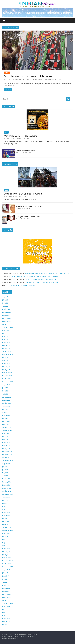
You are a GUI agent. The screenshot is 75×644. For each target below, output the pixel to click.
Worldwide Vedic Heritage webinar (21, 135)
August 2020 (6, 464)
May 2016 (5, 615)
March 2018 (6, 549)
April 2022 (5, 412)
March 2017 (6, 585)
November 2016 (7, 597)
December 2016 (7, 594)
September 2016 (7, 603)
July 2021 (5, 436)
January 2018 (6, 555)
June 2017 (5, 576)
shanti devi (58, 79)
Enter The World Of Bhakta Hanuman (23, 193)
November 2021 (7, 424)
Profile (6, 190)
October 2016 (6, 600)
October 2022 (6, 403)
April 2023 (5, 394)
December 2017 (7, 558)
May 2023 (5, 391)
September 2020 (7, 461)
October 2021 (6, 427)
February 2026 (6, 312)
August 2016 (6, 606)
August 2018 (6, 533)
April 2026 (5, 306)
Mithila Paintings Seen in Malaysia (28, 76)
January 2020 (6, 485)
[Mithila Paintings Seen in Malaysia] (37, 32)
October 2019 (6, 491)
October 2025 (6, 324)
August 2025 (6, 330)
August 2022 (6, 406)
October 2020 (6, 458)
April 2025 (5, 339)
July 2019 (5, 500)
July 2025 (5, 333)
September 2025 (7, 327)
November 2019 (7, 488)
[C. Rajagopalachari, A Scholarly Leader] (8, 216)
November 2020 (7, 455)
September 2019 (7, 494)
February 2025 (6, 345)
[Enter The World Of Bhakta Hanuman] (37, 168)
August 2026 (6, 297)
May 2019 (5, 506)
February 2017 (6, 588)
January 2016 (6, 624)
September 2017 (7, 567)
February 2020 (6, 482)
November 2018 (7, 524)
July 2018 (5, 536)
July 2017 (5, 573)
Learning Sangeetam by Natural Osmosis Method (40, 279)
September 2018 (7, 530)
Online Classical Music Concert (25, 151)
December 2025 (7, 318)
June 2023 (5, 388)
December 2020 (7, 452)
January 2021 (6, 448)
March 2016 (6, 618)
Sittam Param (18, 79)
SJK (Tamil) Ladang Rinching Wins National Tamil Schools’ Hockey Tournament (33, 276)
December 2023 (7, 373)
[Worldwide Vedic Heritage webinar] (37, 110)
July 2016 (5, 609)
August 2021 (6, 433)
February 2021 (6, 445)
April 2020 (5, 476)
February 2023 (6, 397)
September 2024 (7, 354)
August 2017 (6, 570)
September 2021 (7, 430)
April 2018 (5, 546)
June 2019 (5, 503)
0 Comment (28, 79)
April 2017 (5, 582)
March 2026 (6, 309)
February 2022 (6, 415)
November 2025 (7, 321)
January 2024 (6, 370)
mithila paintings (49, 79)
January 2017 (6, 591)
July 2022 (5, 409)
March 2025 (6, 342)
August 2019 (6, 497)
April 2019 (5, 509)
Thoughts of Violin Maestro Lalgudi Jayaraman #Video (42, 282)
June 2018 (5, 539)
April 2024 (5, 361)
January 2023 (6, 400)
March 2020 (6, 479)
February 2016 (6, 621)
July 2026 (5, 300)
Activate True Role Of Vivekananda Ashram (22, 285)
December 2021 (7, 421)
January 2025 (6, 348)
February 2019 (6, 515)
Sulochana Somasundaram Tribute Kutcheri (29, 206)
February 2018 (6, 552)
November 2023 (7, 376)
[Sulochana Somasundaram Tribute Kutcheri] (8, 205)
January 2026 (6, 315)
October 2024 (6, 351)
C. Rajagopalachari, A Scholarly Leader (28, 217)
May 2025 (5, 336)
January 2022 (6, 418)
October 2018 (6, 527)
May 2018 (5, 543)
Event (6, 132)
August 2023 (6, 385)
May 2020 (5, 473)
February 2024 (6, 367)
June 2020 (5, 470)
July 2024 (5, 357)
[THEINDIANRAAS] (38, 2)
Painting (7, 72)
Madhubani (41, 79)
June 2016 (5, 612)
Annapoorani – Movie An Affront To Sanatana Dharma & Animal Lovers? (48, 273)
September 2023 (7, 382)
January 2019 (6, 518)
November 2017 (7, 561)
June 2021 (5, 439)
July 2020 (5, 467)
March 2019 (6, 512)
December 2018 (7, 521)
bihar (36, 79)
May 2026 (5, 303)
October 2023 (6, 379)
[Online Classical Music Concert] (8, 150)
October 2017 (6, 564)
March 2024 (6, 364)
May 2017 (5, 579)
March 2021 (6, 442)
